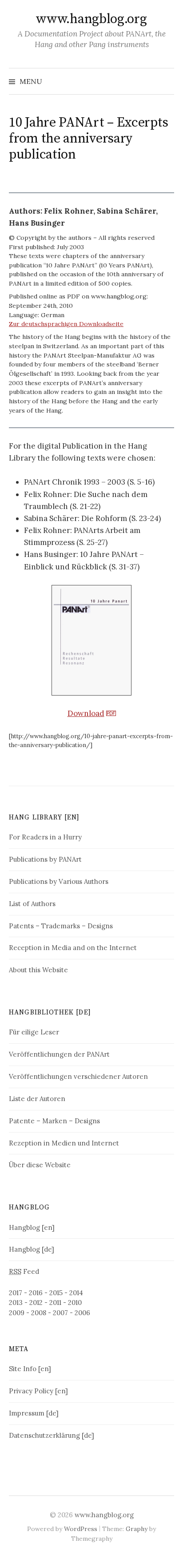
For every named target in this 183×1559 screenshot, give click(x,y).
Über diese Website (40, 1165)
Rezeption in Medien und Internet (64, 1143)
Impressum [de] (34, 1413)
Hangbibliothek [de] (50, 1012)
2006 (82, 1312)
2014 (76, 1293)
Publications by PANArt (45, 859)
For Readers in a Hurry (45, 837)
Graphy (136, 1529)
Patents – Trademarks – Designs (61, 926)
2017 (15, 1293)
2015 (56, 1293)
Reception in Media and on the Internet (73, 947)
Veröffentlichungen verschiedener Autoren (78, 1076)
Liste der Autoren (37, 1098)
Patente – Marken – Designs (54, 1121)
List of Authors (32, 903)
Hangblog (29, 1207)
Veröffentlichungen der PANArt (59, 1054)
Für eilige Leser (34, 1032)
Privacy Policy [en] (38, 1391)
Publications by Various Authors (58, 881)
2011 (55, 1302)
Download (86, 713)
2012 (36, 1302)
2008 (38, 1312)
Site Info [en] (30, 1368)
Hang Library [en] (44, 817)
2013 (16, 1302)
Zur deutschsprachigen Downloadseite (66, 324)
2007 (60, 1312)
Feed (24, 1271)
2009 (16, 1312)
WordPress (80, 1529)
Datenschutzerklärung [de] (51, 1435)
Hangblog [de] (31, 1249)
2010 (75, 1302)
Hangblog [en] (32, 1227)
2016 (36, 1293)
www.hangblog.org (91, 19)
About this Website (38, 970)
